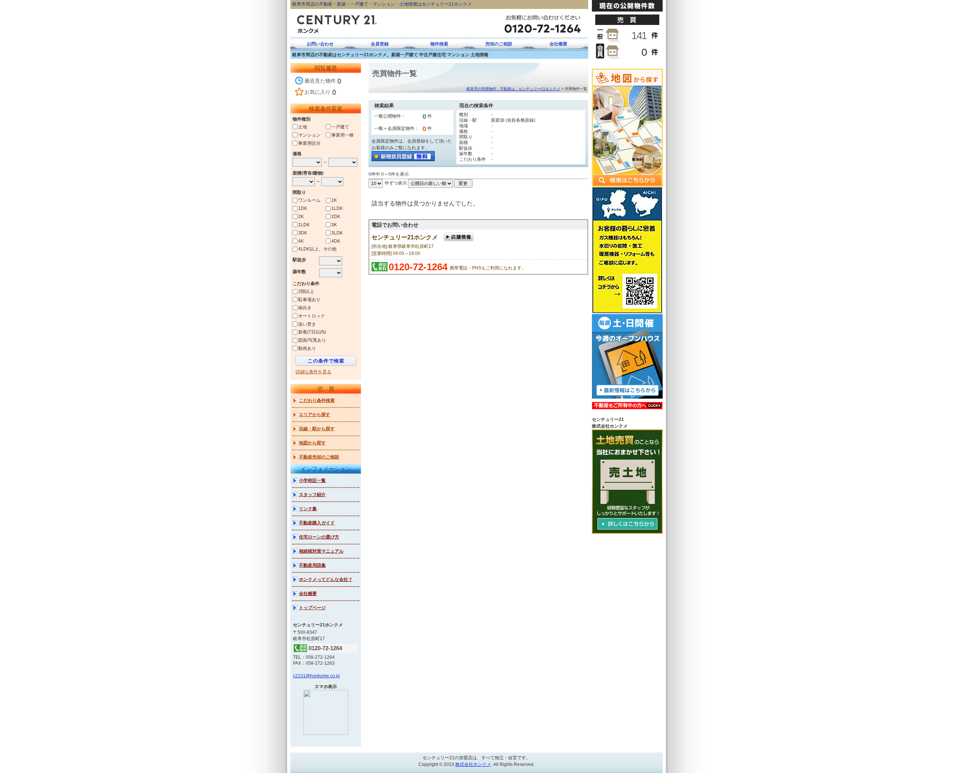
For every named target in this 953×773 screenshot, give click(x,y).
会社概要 (308, 593)
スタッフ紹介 (312, 494)
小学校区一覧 (312, 480)
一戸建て (340, 127)
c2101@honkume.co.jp (316, 675)
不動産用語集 (312, 565)
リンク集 (308, 508)
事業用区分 (309, 143)
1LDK (337, 208)
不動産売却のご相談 (319, 457)
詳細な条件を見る (313, 371)
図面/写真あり (312, 340)
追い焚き (307, 323)
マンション (309, 135)
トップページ (312, 607)
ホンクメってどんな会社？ (326, 579)
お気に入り (320, 92)
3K (334, 224)
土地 (302, 127)
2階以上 (306, 291)
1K (334, 200)
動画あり (307, 348)
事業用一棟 (342, 135)
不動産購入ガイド (317, 523)
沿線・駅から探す (317, 428)
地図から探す (312, 442)
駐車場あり (309, 299)
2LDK (304, 224)
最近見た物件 (323, 81)
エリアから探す (314, 414)
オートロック (311, 316)
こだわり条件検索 (317, 400)
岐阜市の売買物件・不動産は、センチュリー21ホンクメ (513, 89)
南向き (305, 307)
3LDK (337, 233)
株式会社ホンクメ (473, 764)
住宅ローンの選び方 (319, 537)
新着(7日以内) (312, 332)
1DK (302, 208)
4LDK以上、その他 (317, 249)
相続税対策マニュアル (321, 551)
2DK (335, 216)
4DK (335, 240)
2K (301, 216)
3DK (302, 233)
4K (301, 240)
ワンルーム (309, 200)
